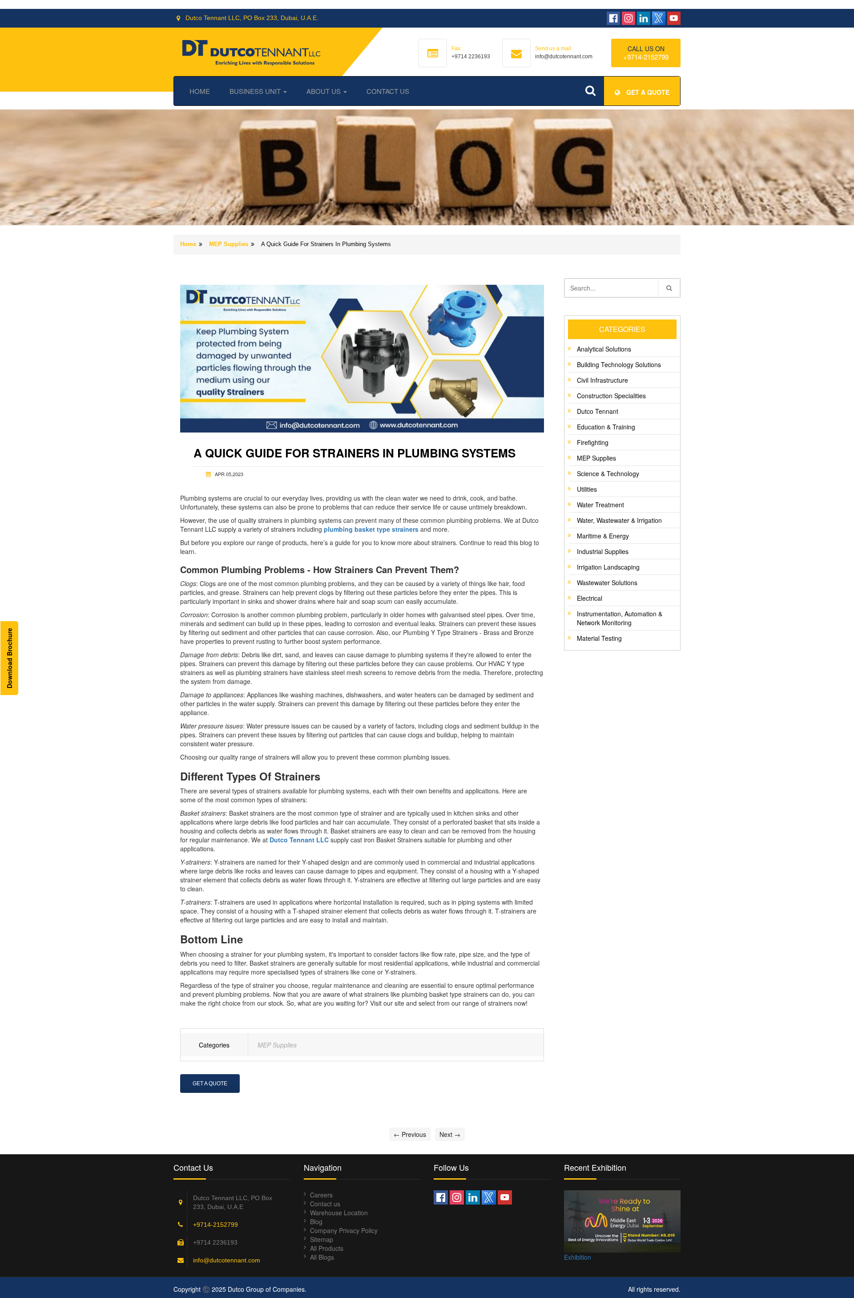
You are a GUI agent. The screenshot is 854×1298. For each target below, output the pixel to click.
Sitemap (321, 1239)
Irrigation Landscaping (608, 566)
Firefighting (592, 442)
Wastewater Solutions (607, 582)
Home (199, 91)
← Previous (410, 1134)
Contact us (325, 1203)
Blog (316, 1221)
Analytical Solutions (604, 348)
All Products (326, 1248)
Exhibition (577, 1257)
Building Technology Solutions (619, 364)
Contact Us (388, 91)
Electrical (589, 598)
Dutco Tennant (597, 411)
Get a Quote (210, 1083)
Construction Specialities (611, 395)
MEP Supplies (228, 244)
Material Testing (599, 638)
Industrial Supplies (602, 551)
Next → (449, 1134)
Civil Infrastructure (602, 380)
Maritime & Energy (603, 535)
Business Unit (256, 91)
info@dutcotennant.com (226, 1260)
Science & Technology (608, 473)
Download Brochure (9, 658)
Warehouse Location (339, 1212)
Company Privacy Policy (344, 1230)
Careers (321, 1194)
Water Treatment (600, 504)
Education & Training (606, 426)
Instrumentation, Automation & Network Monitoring (619, 618)
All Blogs (322, 1257)
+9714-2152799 (646, 56)
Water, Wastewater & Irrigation (619, 520)
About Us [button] (324, 91)
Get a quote (646, 92)
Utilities (587, 489)
